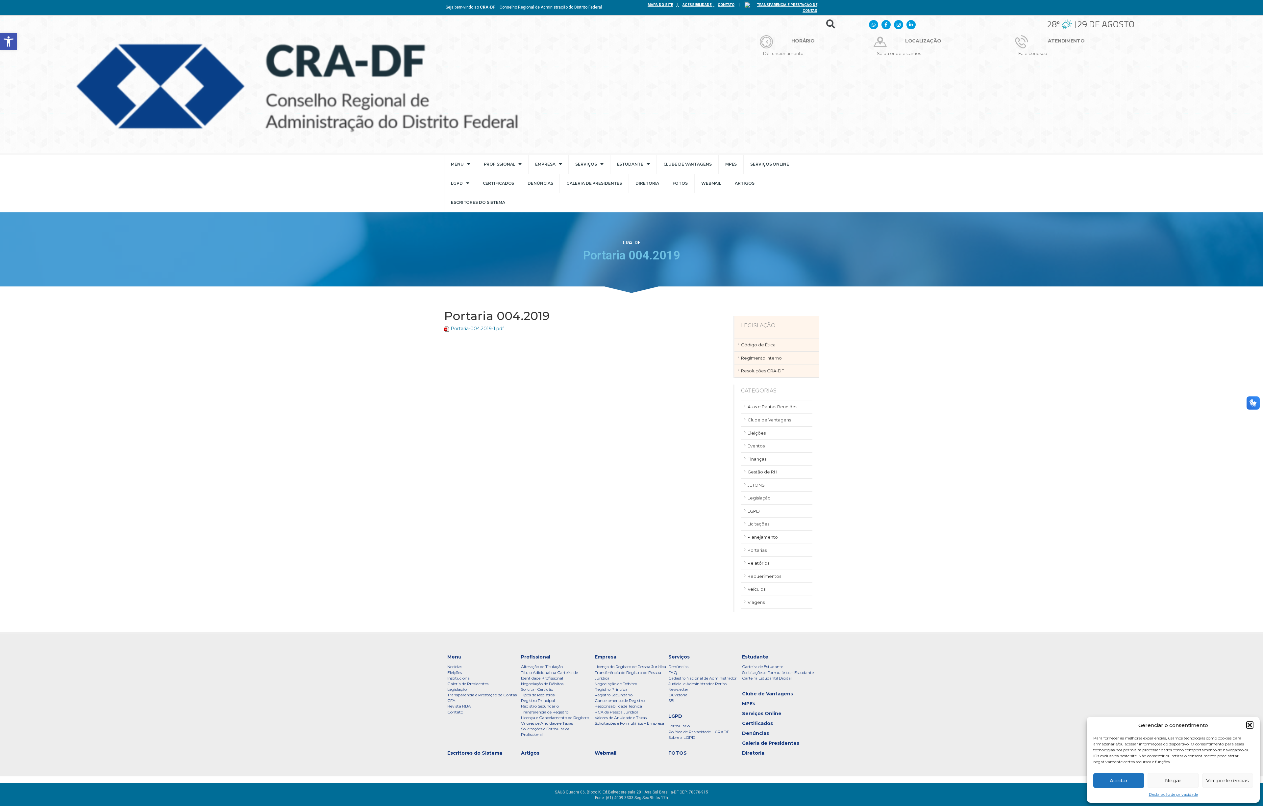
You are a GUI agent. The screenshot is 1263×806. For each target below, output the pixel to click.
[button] (1250, 725)
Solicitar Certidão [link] (537, 689)
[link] (8, 41)
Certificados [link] (498, 183)
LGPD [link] (457, 183)
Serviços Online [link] (769, 164)
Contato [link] (455, 712)
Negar (1173, 780)
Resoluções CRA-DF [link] (762, 370)
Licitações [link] (758, 523)
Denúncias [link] (540, 183)
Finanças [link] (757, 459)
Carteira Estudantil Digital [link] (767, 678)
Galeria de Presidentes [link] (594, 183)
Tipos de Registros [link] (538, 694)
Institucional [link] (459, 678)
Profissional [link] (499, 164)
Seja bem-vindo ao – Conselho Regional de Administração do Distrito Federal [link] (524, 7)
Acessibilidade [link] (696, 5)
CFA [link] (451, 700)
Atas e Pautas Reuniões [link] (772, 406)
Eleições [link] (757, 433)
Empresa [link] (545, 164)
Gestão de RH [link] (762, 471)
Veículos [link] (756, 589)
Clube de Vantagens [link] (687, 164)
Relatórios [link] (758, 563)
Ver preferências (1227, 780)
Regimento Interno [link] (761, 358)
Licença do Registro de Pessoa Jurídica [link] (630, 666)
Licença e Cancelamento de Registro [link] (555, 717)
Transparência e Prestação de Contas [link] (482, 694)
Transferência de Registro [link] (544, 712)
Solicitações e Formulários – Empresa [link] (629, 723)
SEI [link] (671, 700)
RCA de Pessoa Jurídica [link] (616, 712)
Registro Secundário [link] (540, 706)
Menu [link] (457, 164)
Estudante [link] (630, 164)
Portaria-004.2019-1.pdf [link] (477, 329)
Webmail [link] (711, 183)
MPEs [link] (731, 164)
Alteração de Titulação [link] (542, 666)
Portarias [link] (757, 550)
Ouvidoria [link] (677, 694)
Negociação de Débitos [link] (542, 683)
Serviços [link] (586, 164)
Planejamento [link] (763, 537)
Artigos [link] (744, 183)
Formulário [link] (679, 725)
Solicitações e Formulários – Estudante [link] (778, 672)
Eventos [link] (756, 445)
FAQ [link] (672, 672)
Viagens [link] (756, 602)
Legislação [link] (759, 497)
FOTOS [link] (680, 183)
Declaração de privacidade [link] (1173, 794)
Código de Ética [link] (758, 344)
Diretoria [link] (647, 183)
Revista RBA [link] (459, 706)
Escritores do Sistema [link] (478, 202)
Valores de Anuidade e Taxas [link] (547, 723)
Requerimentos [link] (764, 576)
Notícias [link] (454, 666)
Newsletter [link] (678, 689)
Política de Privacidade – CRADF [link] (698, 731)
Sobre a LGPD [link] (681, 737)
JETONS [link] (756, 485)
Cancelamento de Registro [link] (620, 700)
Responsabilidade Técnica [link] (618, 706)
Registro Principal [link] (538, 700)
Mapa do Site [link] (660, 5)
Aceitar (1119, 780)
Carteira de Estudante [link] (762, 666)
